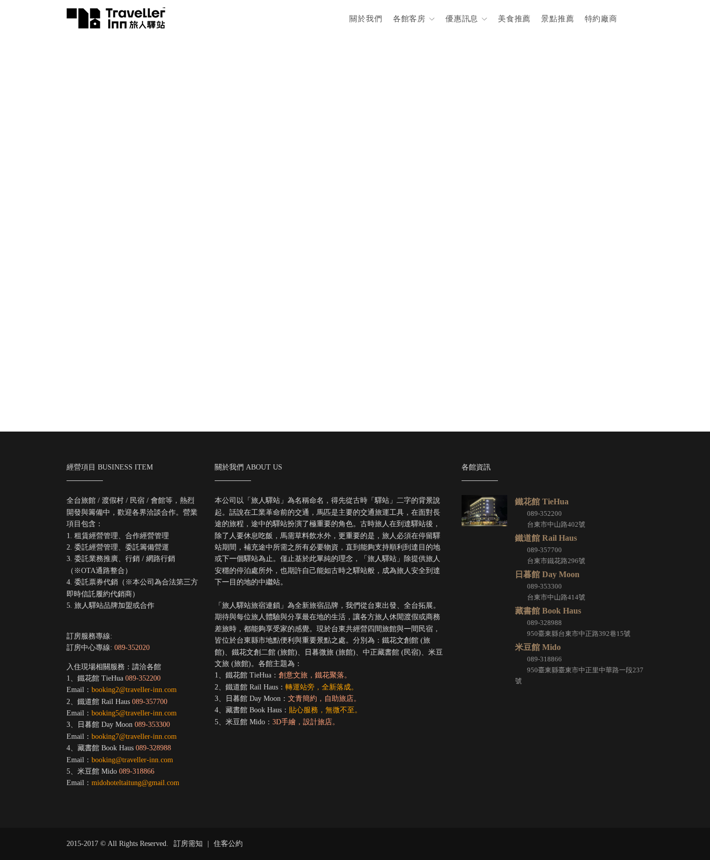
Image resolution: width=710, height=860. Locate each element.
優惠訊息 (463, 18)
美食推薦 (514, 18)
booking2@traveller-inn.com (134, 690)
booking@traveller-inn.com (132, 760)
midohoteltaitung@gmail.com (135, 783)
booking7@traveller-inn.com (134, 736)
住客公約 (228, 844)
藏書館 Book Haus (548, 610)
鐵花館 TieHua (542, 501)
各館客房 (410, 18)
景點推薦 (557, 18)
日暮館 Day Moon (547, 574)
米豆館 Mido (538, 647)
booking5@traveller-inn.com (134, 713)
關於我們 (365, 18)
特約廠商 (601, 18)
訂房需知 (188, 844)
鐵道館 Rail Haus (546, 537)
